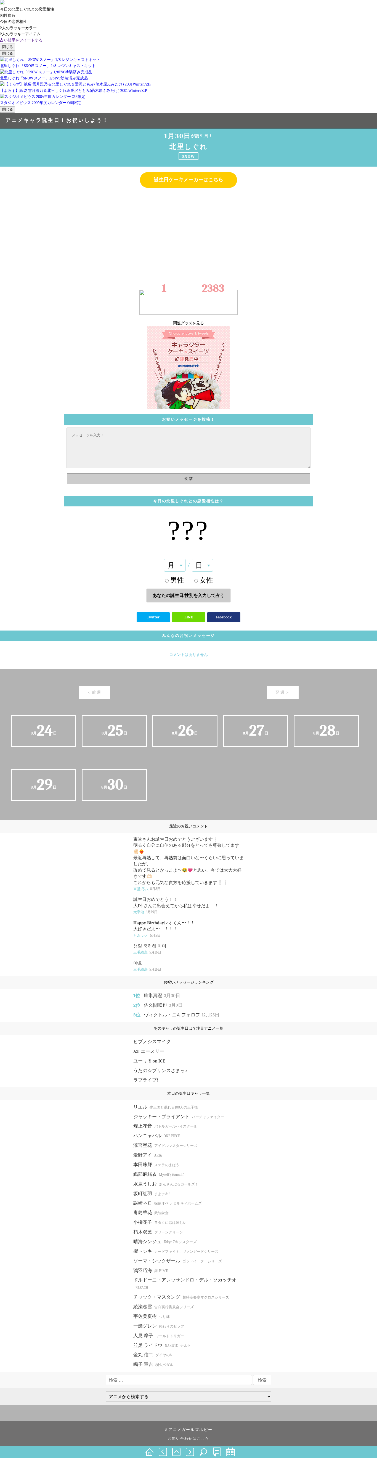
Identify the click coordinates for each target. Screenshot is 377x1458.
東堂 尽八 (147, 889)
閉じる (7, 47)
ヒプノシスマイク (152, 1041)
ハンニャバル (156, 1135)
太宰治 (145, 912)
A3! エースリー (148, 1051)
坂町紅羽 (151, 1193)
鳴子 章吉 (153, 1364)
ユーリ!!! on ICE (149, 1061)
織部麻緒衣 (158, 1174)
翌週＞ (282, 692)
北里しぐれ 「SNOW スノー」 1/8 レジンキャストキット (48, 65)
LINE (188, 617)
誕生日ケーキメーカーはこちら (188, 180)
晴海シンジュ (165, 1241)
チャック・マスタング (181, 1297)
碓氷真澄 (162, 995)
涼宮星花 (165, 1145)
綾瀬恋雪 (163, 1306)
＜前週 (94, 692)
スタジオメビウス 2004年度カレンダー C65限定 (40, 102)
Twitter (153, 617)
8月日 (44, 730)
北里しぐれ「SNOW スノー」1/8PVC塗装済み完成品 (44, 78)
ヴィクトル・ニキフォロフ (181, 1015)
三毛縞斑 (147, 952)
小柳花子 (160, 1222)
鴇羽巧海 (150, 1270)
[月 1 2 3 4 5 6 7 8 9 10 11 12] (174, 565)
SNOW (188, 156)
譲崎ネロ (167, 1203)
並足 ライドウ (162, 1345)
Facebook (224, 617)
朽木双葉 (158, 1232)
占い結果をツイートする (21, 40)
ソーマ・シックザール (177, 1261)
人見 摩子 (158, 1335)
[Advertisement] (188, 232)
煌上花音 (165, 1126)
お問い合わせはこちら (188, 1439)
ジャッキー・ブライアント (178, 1116)
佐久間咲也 (163, 1005)
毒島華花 (151, 1212)
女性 (206, 580)
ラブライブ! (145, 1080)
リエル (165, 1107)
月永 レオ (147, 935)
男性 (177, 580)
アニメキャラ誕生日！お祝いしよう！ (57, 120)
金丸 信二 (152, 1354)
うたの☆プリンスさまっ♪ (160, 1070)
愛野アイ (147, 1155)
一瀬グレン (158, 1326)
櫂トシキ (175, 1251)
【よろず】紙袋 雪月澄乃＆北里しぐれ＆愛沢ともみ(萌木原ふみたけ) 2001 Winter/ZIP (73, 90)
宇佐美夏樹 (151, 1316)
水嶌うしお (165, 1184)
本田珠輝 (156, 1164)
